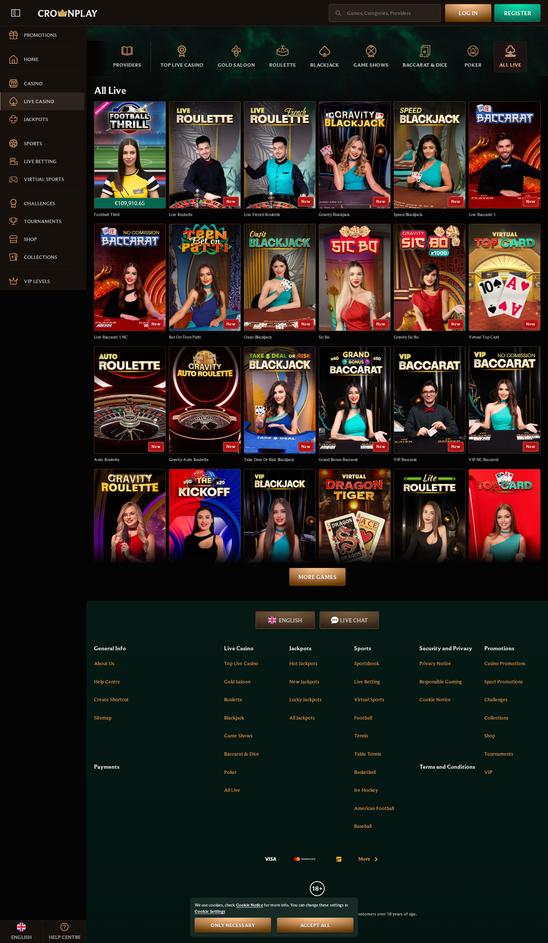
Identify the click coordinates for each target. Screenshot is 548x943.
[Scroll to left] (97, 57)
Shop (489, 735)
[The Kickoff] (205, 527)
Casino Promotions (504, 663)
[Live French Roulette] (280, 159)
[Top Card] (505, 527)
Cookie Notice (435, 699)
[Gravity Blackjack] (355, 159)
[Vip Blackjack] (280, 527)
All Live (232, 790)
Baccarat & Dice (241, 753)
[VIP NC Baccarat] (505, 404)
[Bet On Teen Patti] (205, 282)
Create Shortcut (111, 699)
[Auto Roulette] (130, 404)
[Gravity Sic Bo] (430, 282)
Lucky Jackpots (305, 699)
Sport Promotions (503, 681)
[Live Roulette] (205, 159)
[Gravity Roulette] (130, 527)
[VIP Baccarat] (430, 404)
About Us (104, 663)
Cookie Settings (210, 911)
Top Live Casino (241, 663)
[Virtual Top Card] (505, 282)
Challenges (495, 699)
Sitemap (102, 717)
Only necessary (233, 925)
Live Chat (354, 620)
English (290, 620)
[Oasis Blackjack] (280, 282)
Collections (496, 717)
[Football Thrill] (130, 159)
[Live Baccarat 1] (505, 159)
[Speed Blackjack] (430, 159)
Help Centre (107, 681)
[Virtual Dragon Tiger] (355, 527)
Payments (106, 766)
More (364, 858)
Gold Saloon (237, 681)
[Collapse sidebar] (15, 13)
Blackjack (234, 717)
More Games (317, 577)
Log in (468, 13)
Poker (230, 772)
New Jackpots (304, 681)
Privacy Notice (435, 663)
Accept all (315, 925)
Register (517, 13)
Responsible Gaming (440, 681)
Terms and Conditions (447, 766)
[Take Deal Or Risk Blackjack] (280, 404)
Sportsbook (366, 663)
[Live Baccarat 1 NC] (130, 282)
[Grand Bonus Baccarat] (355, 404)
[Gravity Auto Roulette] (205, 404)
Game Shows (238, 735)
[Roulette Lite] (430, 527)
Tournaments (498, 753)
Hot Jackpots (303, 663)
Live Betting (367, 681)
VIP (488, 772)
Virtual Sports (369, 699)
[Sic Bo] (355, 282)
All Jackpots (302, 717)
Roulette (233, 699)
